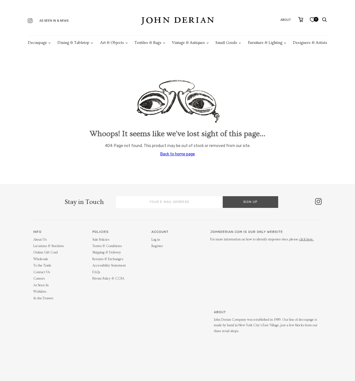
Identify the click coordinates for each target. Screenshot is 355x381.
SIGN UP (250, 202)
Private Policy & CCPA (108, 278)
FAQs (96, 272)
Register (157, 246)
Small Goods (226, 43)
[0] (312, 21)
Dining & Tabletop (73, 43)
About (285, 20)
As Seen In (41, 285)
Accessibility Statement (109, 265)
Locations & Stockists (48, 246)
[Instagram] (30, 21)
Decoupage (37, 43)
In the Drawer (43, 298)
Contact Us (41, 272)
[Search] (324, 20)
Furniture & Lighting (265, 43)
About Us (40, 239)
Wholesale (40, 259)
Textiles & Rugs (148, 43)
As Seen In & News (54, 21)
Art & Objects (112, 43)
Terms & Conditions (107, 246)
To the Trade (42, 265)
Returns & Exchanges (107, 259)
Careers (39, 278)
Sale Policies (100, 239)
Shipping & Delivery (106, 252)
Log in (155, 239)
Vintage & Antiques (188, 43)
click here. (306, 239)
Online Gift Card (45, 252)
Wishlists (39, 291)
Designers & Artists (310, 43)
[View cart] (300, 19)
